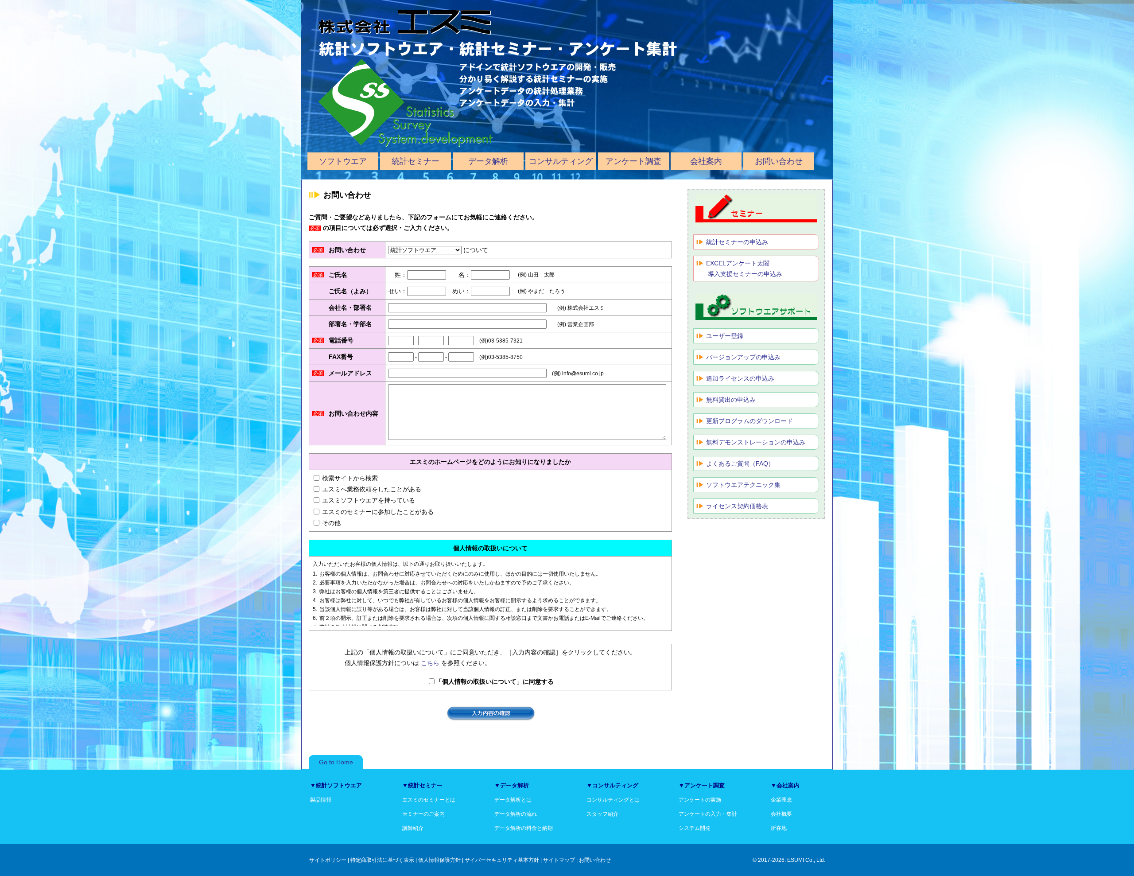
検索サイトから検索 (350, 478)
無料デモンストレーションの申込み (755, 442)
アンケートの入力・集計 (708, 814)
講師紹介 (412, 828)
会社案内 (706, 161)
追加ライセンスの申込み (740, 378)
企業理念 (781, 800)
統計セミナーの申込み (737, 241)
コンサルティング (561, 161)
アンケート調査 (633, 161)
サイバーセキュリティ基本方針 (502, 860)
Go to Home (336, 762)
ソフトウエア (343, 161)
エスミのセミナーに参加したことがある (378, 511)
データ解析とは (513, 800)
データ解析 (488, 161)
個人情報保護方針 (439, 860)
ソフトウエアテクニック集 (743, 484)
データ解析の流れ (515, 814)
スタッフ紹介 (602, 814)
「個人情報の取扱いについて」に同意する (495, 681)
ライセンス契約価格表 (737, 506)
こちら (430, 662)
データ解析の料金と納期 (523, 828)
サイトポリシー (327, 860)
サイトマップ (559, 860)
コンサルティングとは (613, 800)
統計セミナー (415, 161)
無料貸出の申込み (731, 399)
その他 (331, 522)
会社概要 (781, 814)
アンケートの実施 (700, 800)
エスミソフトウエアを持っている (368, 500)
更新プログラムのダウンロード (749, 420)
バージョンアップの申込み (743, 357)
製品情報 (320, 800)
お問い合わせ (779, 161)
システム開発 (695, 828)
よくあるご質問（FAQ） (740, 463)
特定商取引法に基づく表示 (382, 860)
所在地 (779, 828)
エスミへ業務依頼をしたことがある (371, 489)
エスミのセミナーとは (428, 800)
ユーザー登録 (724, 335)
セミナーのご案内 (423, 814)
